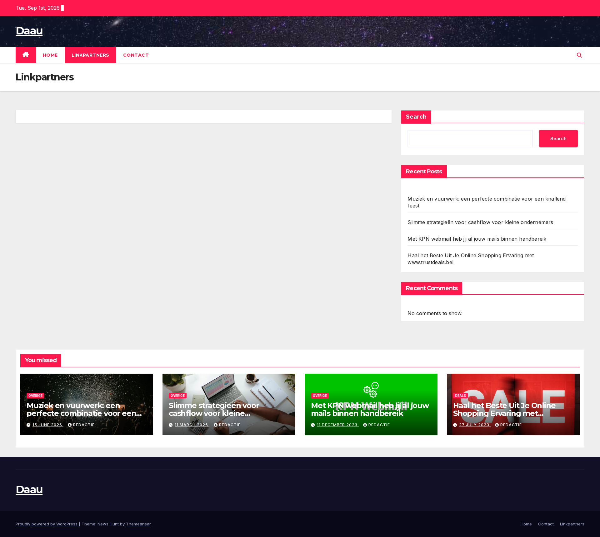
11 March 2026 (192, 424)
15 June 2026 (47, 424)
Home (50, 55)
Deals (460, 395)
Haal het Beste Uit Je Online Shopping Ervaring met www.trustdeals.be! (504, 413)
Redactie (84, 424)
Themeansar (138, 523)
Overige (35, 395)
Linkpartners (90, 55)
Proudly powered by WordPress (47, 523)
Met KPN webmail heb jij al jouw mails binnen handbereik (477, 239)
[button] (579, 55)
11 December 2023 (338, 424)
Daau (29, 30)
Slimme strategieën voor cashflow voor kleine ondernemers (480, 222)
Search (416, 116)
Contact (136, 55)
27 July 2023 (475, 424)
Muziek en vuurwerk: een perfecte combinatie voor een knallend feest (81, 413)
